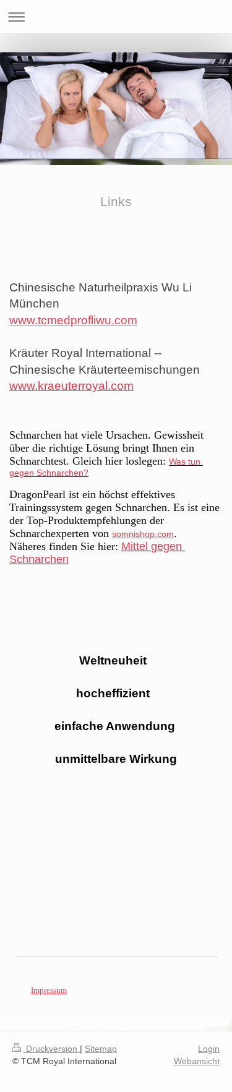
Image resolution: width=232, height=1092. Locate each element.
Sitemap (101, 1049)
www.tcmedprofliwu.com (73, 320)
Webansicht (197, 1061)
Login (209, 1049)
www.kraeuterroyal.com (71, 385)
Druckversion (52, 1049)
